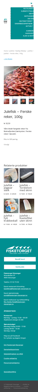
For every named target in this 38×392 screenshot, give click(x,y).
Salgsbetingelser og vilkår (13, 354)
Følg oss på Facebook (12, 336)
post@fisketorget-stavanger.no (15, 295)
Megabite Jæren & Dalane (12, 386)
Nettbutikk (20, 267)
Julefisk (11, 51)
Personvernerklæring (11, 363)
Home (6, 51)
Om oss (31, 19)
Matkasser (29, 16)
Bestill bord (20, 259)
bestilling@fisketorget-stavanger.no (17, 289)
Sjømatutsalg (27, 11)
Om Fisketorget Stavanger (13, 345)
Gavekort (29, 33)
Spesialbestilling (10, 372)
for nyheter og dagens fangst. (15, 338)
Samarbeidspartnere (24, 24)
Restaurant (28, 9)
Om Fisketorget (26, 21)
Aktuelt (29, 26)
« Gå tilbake (8, 59)
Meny (31, 14)
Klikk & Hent (28, 36)
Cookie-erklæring (10, 358)
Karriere (30, 31)
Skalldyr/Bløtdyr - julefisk (23, 51)
